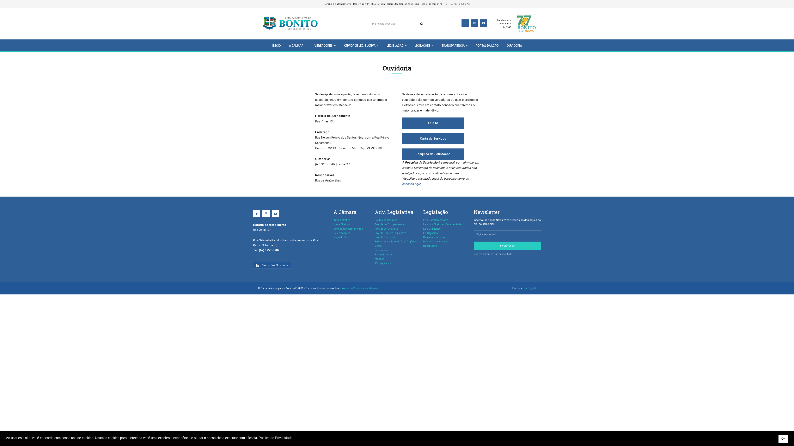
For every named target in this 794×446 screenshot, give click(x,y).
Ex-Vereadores (342, 233)
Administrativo (342, 220)
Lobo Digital (529, 288)
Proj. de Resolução (385, 237)
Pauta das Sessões (386, 220)
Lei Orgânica (430, 233)
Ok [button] (783, 438)
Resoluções (430, 245)
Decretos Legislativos (435, 241)
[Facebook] (465, 23)
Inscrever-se (507, 245)
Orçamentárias (454, 224)
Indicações (381, 250)
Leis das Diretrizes (434, 224)
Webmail (374, 288)
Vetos (378, 245)
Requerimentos (384, 254)
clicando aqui (411, 184)
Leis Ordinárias (432, 228)
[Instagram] (474, 23)
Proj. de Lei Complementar (390, 224)
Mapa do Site (341, 237)
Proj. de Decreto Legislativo (390, 233)
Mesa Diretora (342, 224)
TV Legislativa (383, 263)
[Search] (421, 24)
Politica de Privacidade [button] (276, 438)
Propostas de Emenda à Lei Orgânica (396, 241)
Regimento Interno (434, 237)
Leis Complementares (435, 220)
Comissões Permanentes (348, 228)
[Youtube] (483, 23)
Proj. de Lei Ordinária (386, 228)
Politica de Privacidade (354, 288)
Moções (379, 258)
